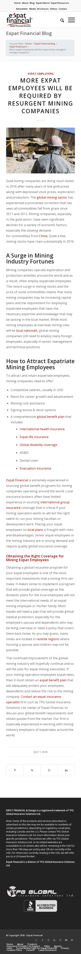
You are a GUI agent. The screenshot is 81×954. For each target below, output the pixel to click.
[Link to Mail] (72, 940)
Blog (32, 2)
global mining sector (52, 197)
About (25, 2)
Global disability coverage (38, 445)
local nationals (26, 330)
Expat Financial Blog (29, 33)
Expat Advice (43, 2)
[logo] (33, 20)
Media (32, 8)
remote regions (47, 639)
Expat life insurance (34, 437)
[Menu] (69, 20)
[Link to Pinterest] (60, 940)
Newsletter (22, 8)
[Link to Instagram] (48, 940)
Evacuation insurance (35, 468)
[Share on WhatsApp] (49, 770)
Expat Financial (17, 480)
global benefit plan (50, 416)
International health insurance (42, 429)
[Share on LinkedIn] (66, 770)
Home (17, 2)
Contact (63, 8)
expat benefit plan (53, 680)
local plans (35, 530)
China (43, 236)
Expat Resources (60, 2)
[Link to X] (36, 940)
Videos (53, 8)
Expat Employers (40, 74)
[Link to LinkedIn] (54, 940)
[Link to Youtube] (66, 940)
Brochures (43, 8)
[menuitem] (17, 3)
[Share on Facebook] (14, 770)
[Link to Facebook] (42, 940)
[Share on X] (32, 770)
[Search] (60, 20)
